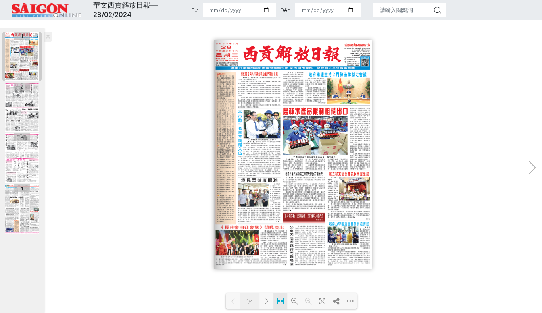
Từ (195, 10)
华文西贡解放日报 (46, 10)
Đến (285, 10)
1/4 (249, 301)
